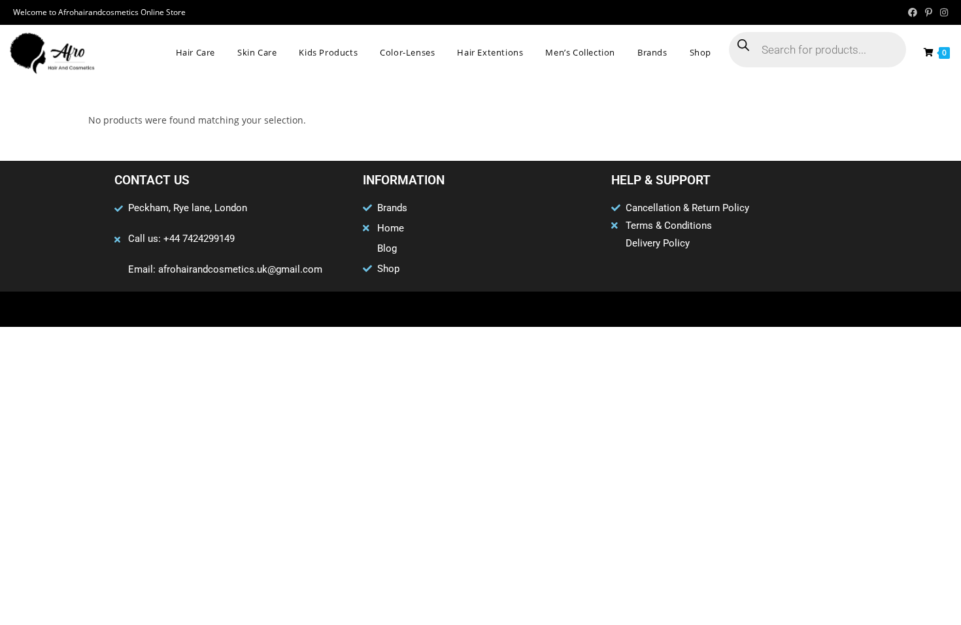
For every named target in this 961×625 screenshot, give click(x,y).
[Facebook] (429, 309)
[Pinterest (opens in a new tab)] (928, 12)
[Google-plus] (480, 309)
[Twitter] (455, 309)
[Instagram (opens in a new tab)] (942, 12)
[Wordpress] (506, 309)
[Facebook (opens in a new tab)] (912, 12)
